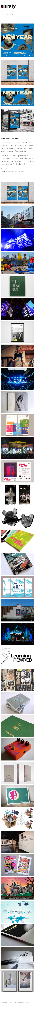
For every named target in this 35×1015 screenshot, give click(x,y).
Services (10, 14)
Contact (17, 14)
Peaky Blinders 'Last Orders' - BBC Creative (30, 19)
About (3, 14)
